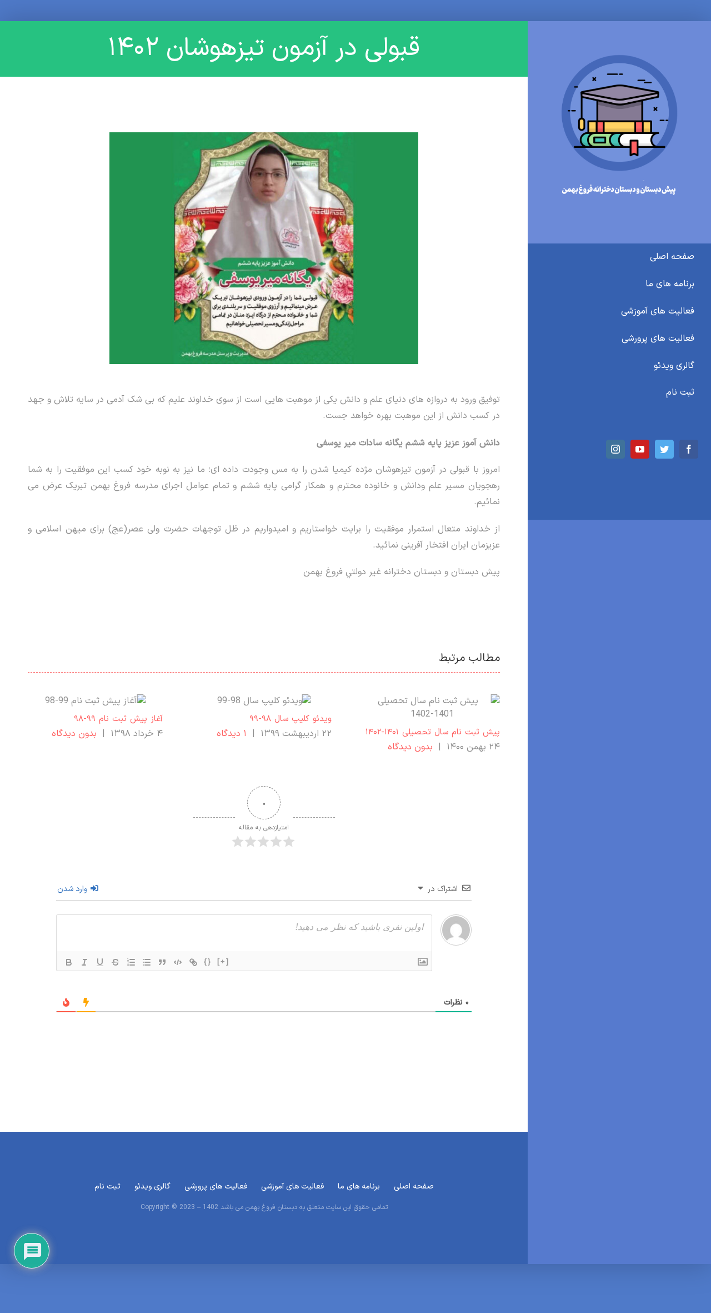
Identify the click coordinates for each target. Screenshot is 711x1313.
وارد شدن (73, 889)
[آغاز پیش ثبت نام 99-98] (95, 701)
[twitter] (664, 449)
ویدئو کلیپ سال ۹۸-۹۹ (290, 719)
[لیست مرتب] (131, 962)
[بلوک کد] (178, 962)
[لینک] (193, 962)
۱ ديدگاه (232, 733)
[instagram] (615, 449)
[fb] (619, 59)
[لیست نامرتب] (146, 962)
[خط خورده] (115, 962)
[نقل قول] (162, 962)
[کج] (84, 962)
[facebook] (688, 449)
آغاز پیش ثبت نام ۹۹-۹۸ (118, 719)
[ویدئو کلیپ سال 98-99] (264, 701)
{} (208, 961)
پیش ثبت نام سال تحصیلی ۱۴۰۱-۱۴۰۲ (432, 732)
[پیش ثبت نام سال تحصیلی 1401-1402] (432, 707)
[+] (223, 961)
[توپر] (69, 962)
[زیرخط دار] (100, 962)
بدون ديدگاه (410, 747)
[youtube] (639, 449)
